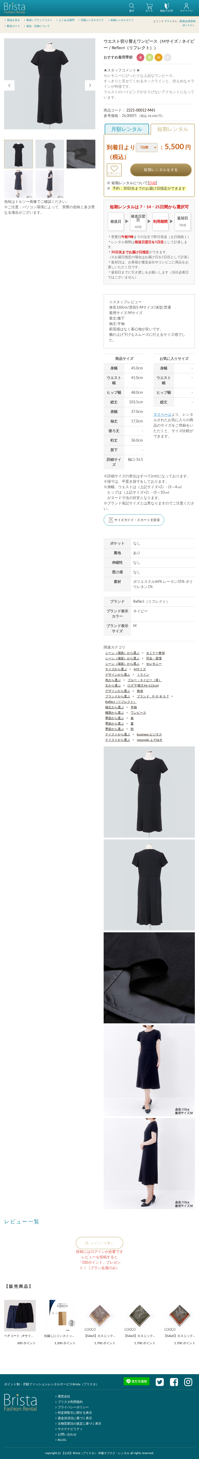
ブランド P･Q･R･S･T (153, 696)
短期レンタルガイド (122, 20)
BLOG (62, 1439)
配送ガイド (13, 26)
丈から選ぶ (113, 685)
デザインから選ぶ (117, 674)
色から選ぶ (113, 680)
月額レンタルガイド (92, 20)
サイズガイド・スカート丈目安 (137, 520)
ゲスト (168, 21)
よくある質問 (66, 20)
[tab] (18, 154)
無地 (140, 691)
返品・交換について (38, 26)
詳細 (152, 183)
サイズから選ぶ (116, 669)
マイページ (162, 414)
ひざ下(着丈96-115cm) (143, 685)
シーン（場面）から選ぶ (122, 652)
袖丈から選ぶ (114, 707)
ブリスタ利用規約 (70, 1401)
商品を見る (13, 20)
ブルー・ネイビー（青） (144, 680)
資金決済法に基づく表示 (75, 1418)
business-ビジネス (149, 734)
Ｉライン (143, 674)
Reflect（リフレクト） (121, 701)
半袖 (134, 707)
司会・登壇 (154, 658)
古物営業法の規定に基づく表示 (79, 1423)
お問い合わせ (67, 1434)
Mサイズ (140, 669)
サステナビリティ (70, 1429)
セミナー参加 (155, 652)
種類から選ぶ (114, 712)
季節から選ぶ (114, 718)
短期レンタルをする (161, 170)
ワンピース (138, 712)
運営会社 (64, 1396)
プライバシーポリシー (73, 1407)
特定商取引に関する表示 (75, 1412)
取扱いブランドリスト (39, 20)
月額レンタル (126, 129)
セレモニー (154, 663)
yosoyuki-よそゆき (149, 739)
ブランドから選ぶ (117, 696)
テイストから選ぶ (117, 734)
